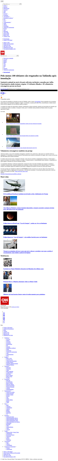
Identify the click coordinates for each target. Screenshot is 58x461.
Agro (4, 11)
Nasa (7, 442)
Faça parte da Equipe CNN (9, 49)
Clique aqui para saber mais (21, 171)
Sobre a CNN (6, 42)
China (7, 402)
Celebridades (9, 407)
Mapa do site (6, 334)
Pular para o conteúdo (8, 58)
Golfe (7, 428)
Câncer (7, 437)
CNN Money (6, 16)
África (7, 398)
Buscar (5, 4)
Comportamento (7, 22)
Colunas (5, 331)
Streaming (8, 412)
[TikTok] (4, 321)
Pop (4, 19)
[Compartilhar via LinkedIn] (3, 93)
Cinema (8, 409)
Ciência (5, 24)
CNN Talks (6, 32)
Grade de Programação (8, 328)
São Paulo (8, 374)
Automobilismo (9, 427)
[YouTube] (4, 315)
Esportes (5, 13)
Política (5, 5)
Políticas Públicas (10, 364)
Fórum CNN (6, 33)
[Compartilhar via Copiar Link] (5, 93)
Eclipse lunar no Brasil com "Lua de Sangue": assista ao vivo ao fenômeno (25, 223)
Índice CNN (9, 358)
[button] (29, 264)
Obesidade (8, 440)
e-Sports (8, 429)
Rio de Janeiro (9, 375)
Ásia (7, 397)
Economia (5, 15)
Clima (7, 370)
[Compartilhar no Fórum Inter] (1, 97)
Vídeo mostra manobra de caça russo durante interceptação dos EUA (21, 147)
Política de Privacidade (8, 43)
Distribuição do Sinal (8, 47)
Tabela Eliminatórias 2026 (12, 420)
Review (5, 28)
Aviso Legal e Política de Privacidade (11, 453)
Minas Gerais (9, 376)
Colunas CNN (6, 36)
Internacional (6, 8)
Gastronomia (9, 449)
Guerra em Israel (10, 393)
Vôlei (7, 425)
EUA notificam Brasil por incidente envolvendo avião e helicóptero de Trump (25, 194)
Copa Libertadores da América (13, 422)
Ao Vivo (8, 339)
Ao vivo (5, 59)
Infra (4, 12)
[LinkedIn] (4, 318)
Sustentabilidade (10, 389)
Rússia (7, 401)
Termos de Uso (6, 45)
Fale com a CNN (7, 46)
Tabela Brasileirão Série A (12, 418)
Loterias (8, 388)
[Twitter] (4, 312)
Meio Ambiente (9, 371)
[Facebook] (4, 314)
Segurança (8, 368)
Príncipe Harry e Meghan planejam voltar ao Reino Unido (20, 281)
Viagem (8, 448)
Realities (8, 411)
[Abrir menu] (2, 1)
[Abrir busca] (21, 4)
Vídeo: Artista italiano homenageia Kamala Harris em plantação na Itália (22, 135)
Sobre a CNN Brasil (7, 451)
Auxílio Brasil (9, 372)
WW (4, 63)
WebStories (5, 256)
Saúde (4, 23)
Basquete (8, 424)
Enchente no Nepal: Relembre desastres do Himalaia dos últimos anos (23, 269)
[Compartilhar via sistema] (1, 96)
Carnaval (8, 406)
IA (4, 67)
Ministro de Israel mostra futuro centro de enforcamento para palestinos (24, 294)
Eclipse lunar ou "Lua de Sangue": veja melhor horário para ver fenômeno (25, 237)
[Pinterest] (4, 319)
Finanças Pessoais (10, 387)
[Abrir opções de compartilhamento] (3, 94)
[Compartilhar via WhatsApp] (4, 93)
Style (4, 20)
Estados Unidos (9, 394)
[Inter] (4, 311)
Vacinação (8, 436)
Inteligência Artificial (8, 18)
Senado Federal (9, 362)
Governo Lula (9, 359)
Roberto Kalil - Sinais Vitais (12, 432)
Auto (4, 30)
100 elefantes (38, 101)
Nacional (5, 9)
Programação (6, 38)
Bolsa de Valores (10, 384)
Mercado (8, 380)
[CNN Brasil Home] (8, 54)
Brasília (8, 377)
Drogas (7, 438)
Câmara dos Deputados (11, 361)
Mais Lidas (5, 177)
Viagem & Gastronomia (8, 27)
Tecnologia (5, 26)
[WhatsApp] (4, 322)
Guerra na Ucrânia (10, 392)
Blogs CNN (6, 35)
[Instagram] (4, 317)
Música (7, 410)
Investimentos (9, 381)
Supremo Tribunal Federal (12, 363)
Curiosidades (9, 445)
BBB (7, 405)
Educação (5, 31)
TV (7, 414)
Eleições (5, 7)
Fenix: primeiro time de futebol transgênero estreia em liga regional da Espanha (23, 123)
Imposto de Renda (10, 385)
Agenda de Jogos (10, 416)
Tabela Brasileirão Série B (12, 419)
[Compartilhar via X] (2, 93)
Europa (7, 396)
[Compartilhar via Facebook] (1, 93)
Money (5, 62)
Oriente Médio (9, 399)
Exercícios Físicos (10, 434)
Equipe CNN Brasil (7, 40)
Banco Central (9, 383)
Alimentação (9, 433)
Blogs (4, 330)
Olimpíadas (8, 423)
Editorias (7, 337)
